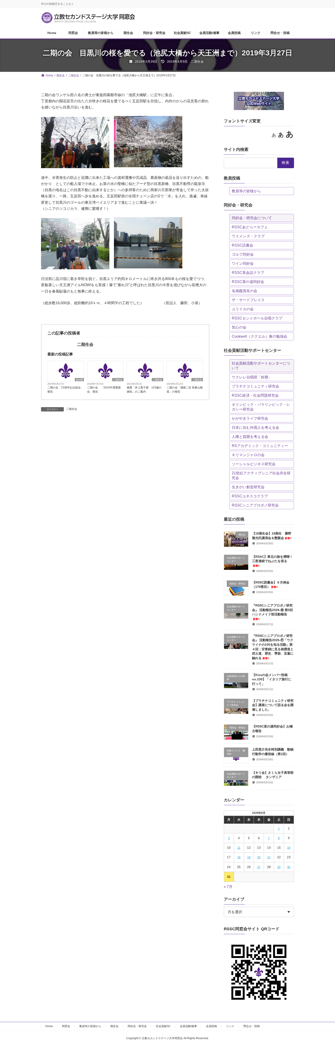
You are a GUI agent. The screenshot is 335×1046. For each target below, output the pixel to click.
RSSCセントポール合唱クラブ (257, 318)
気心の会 (239, 327)
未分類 (79, 379)
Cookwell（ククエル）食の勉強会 (259, 336)
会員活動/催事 (188, 1026)
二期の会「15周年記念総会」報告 (65, 389)
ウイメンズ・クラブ (248, 236)
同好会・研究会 (137, 1026)
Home (49, 1026)
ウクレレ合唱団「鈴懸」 (252, 377)
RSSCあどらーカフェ (250, 227)
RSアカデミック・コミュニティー (260, 446)
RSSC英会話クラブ (248, 273)
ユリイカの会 (243, 309)
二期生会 (117, 379)
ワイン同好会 (243, 263)
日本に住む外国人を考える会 (255, 427)
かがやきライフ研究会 (250, 418)
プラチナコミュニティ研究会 (255, 386)
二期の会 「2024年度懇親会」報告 (104, 389)
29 (279, 867)
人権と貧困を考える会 (250, 437)
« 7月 (228, 887)
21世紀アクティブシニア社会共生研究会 (261, 475)
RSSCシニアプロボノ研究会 (255, 505)
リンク (230, 1026)
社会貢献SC (163, 1026)
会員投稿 (211, 1026)
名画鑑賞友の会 (244, 291)
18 (238, 857)
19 (248, 857)
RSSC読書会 (242, 245)
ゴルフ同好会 (243, 254)
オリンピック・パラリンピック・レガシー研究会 (261, 407)
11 (238, 847)
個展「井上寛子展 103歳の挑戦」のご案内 (144, 389)
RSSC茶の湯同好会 (248, 282)
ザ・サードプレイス (248, 300)
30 (289, 867)
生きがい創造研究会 (248, 487)
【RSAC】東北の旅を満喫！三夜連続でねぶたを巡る (272, 561)
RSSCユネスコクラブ (250, 496)
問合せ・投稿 (251, 1026)
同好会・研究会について (252, 218)
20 (258, 857)
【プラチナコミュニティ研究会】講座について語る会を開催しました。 (273, 705)
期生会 (114, 1026)
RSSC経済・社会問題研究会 (255, 395)
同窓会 (66, 1026)
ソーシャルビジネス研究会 (254, 464)
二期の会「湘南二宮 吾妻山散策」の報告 (185, 389)
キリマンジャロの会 (248, 455)
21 (269, 857)
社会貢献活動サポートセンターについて (261, 365)
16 (289, 847)
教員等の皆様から (246, 191)
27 (258, 867)
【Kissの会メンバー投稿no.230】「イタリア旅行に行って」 (271, 679)
